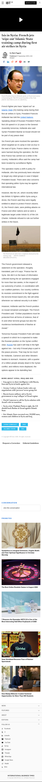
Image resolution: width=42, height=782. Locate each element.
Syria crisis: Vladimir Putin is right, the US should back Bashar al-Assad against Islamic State (20, 408)
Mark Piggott (16, 53)
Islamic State (7, 110)
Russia (10, 345)
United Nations (26, 117)
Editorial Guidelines (31, 443)
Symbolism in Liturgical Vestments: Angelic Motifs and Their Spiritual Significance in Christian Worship (20, 553)
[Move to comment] (29, 62)
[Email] (24, 62)
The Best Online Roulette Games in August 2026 (20, 587)
